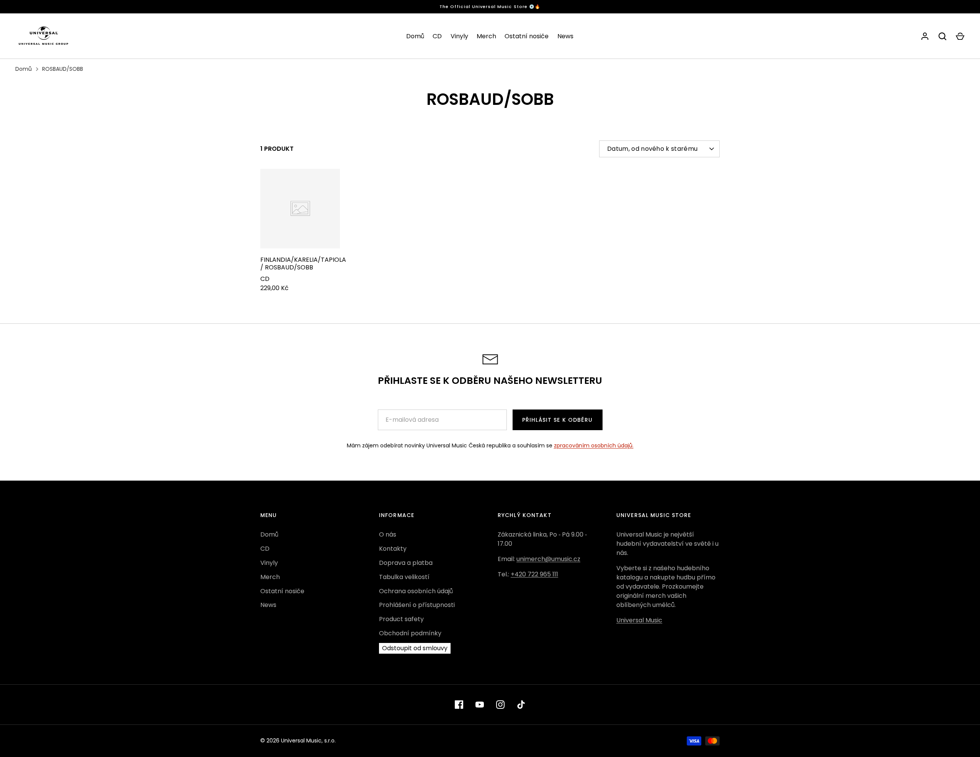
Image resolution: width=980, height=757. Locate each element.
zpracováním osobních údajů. (594, 445)
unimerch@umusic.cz (548, 559)
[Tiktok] (521, 704)
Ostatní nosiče (527, 36)
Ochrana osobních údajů (416, 591)
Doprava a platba (406, 562)
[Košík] (960, 36)
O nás (387, 534)
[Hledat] (942, 36)
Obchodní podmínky (410, 633)
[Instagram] (500, 704)
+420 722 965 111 (534, 574)
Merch (486, 36)
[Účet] (924, 36)
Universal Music (639, 620)
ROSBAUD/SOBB (62, 69)
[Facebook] (459, 704)
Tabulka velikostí (404, 577)
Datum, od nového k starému (652, 148)
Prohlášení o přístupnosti (417, 604)
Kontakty (393, 548)
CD (437, 36)
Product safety (401, 619)
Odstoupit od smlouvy (415, 648)
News (565, 36)
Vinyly (459, 36)
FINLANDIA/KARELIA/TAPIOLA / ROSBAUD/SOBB (303, 263)
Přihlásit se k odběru (557, 420)
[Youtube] (479, 704)
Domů (415, 36)
